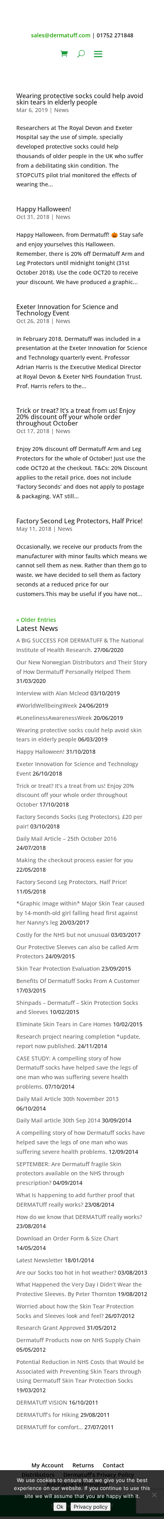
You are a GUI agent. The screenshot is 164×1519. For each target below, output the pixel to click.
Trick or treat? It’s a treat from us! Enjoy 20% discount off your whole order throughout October (75, 417)
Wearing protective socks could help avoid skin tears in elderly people (79, 98)
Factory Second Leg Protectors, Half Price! (79, 521)
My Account (47, 1465)
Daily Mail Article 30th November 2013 (67, 1099)
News (61, 110)
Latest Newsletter (39, 1260)
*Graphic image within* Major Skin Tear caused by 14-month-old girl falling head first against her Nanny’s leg (80, 913)
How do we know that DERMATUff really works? (79, 1217)
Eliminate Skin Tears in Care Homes (63, 1024)
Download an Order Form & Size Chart (67, 1238)
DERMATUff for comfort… (49, 1427)
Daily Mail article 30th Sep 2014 (58, 1120)
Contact (113, 1465)
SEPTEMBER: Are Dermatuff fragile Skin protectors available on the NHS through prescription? (70, 1173)
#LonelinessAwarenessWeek (54, 718)
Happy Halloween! (43, 209)
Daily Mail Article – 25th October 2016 (66, 838)
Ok (60, 1507)
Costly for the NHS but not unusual (62, 934)
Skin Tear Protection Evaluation (58, 968)
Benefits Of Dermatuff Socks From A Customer (78, 981)
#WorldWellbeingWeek (46, 705)
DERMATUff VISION (41, 1402)
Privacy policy (90, 1507)
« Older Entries (36, 619)
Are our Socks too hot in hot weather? (66, 1272)
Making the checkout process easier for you (74, 860)
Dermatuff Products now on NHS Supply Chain (78, 1340)
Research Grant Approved (50, 1327)
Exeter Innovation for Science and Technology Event (67, 309)
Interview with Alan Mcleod (52, 693)
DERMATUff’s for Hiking (47, 1414)
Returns (83, 1465)
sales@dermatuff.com (60, 35)
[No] (154, 1495)
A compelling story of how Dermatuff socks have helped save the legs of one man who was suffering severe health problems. (80, 1142)
